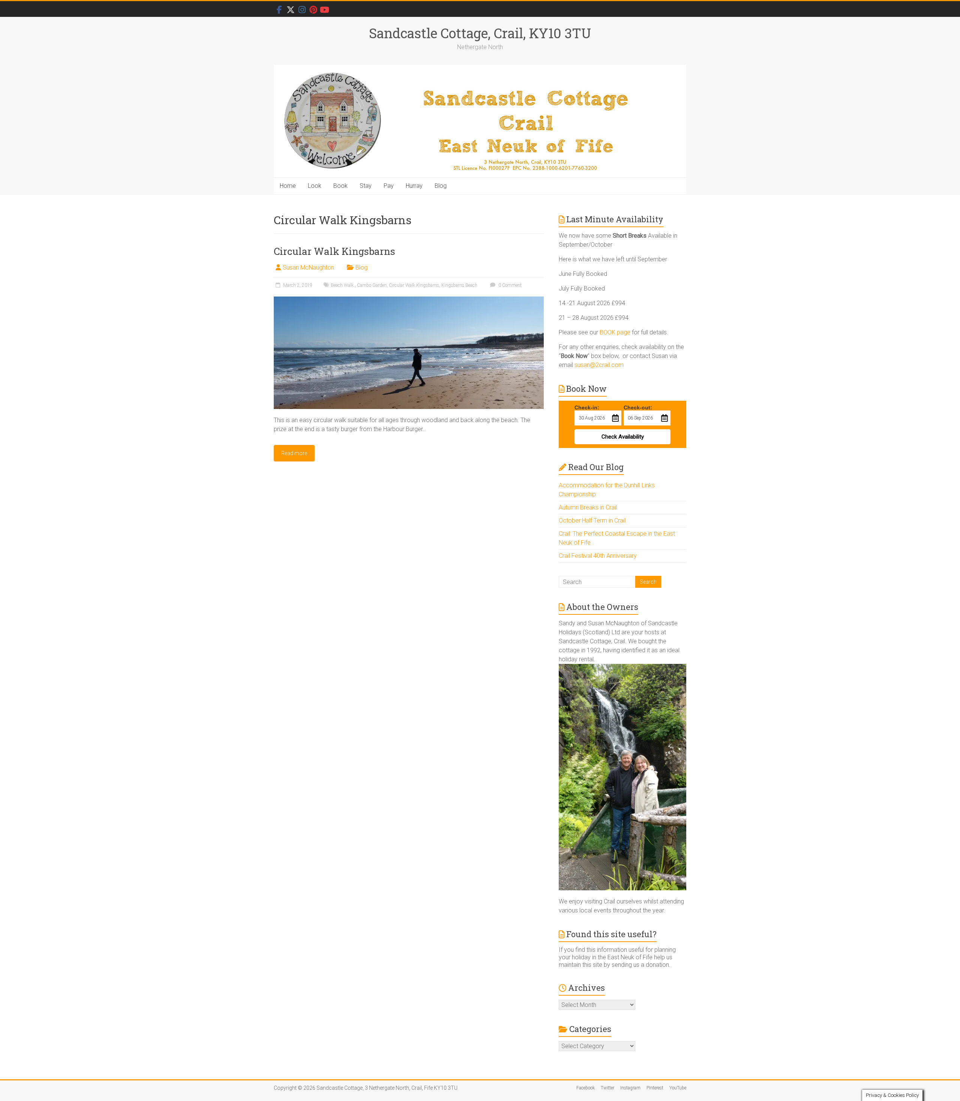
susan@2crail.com (599, 364)
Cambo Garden (372, 285)
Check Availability (623, 436)
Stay (366, 185)
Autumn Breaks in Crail (588, 507)
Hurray (414, 185)
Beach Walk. (343, 285)
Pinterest (654, 1088)
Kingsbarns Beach (459, 285)
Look (314, 185)
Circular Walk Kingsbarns (334, 251)
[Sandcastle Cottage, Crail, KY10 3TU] (480, 121)
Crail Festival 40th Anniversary (598, 555)
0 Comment (509, 285)
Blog (441, 185)
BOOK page (615, 332)
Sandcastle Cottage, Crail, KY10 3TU (480, 33)
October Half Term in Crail (592, 520)
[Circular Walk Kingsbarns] (409, 300)
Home (288, 185)
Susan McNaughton (308, 267)
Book (340, 185)
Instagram (630, 1088)
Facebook (585, 1088)
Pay (389, 185)
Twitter (607, 1088)
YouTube (677, 1088)
